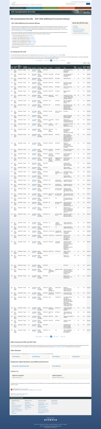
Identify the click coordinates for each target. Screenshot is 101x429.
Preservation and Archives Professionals (29, 406)
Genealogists (27, 402)
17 (57, 60)
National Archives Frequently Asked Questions (43, 404)
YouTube (52, 420)
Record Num (15, 67)
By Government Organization (17, 405)
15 (54, 60)
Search (88, 3)
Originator (80, 67)
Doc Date (34, 67)
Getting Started (41, 402)
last (64, 60)
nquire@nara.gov (18, 377)
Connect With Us (50, 418)
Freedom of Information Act (54, 424)
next (62, 60)
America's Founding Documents (83, 8)
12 (49, 60)
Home (12, 14)
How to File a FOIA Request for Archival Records (43, 412)
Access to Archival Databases (17, 409)
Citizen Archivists (74, 1)
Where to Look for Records (43, 409)
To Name (50, 67)
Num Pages (75, 67)
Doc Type (39, 67)
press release (29, 35)
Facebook (45, 420)
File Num (45, 67)
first (37, 60)
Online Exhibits (14, 413)
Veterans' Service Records (34, 8)
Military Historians (28, 403)
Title (65, 67)
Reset (89, 63)
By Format (13, 403)
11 (47, 60)
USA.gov (65, 424)
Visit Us (67, 8)
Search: (68, 62)
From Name (57, 67)
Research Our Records (18, 8)
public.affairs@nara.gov (59, 377)
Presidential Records (15, 408)
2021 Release (76, 356)
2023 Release (36, 356)
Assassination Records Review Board (80, 33)
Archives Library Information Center (16, 411)
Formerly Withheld (25, 67)
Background (75, 27)
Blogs (54, 420)
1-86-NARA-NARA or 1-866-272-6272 (51, 427)
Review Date (88, 67)
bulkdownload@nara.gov (58, 346)
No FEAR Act (61, 424)
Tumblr (50, 420)
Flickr (56, 420)
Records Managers (28, 407)
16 (56, 60)
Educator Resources (50, 8)
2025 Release (16, 356)
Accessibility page (38, 389)
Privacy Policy (46, 424)
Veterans (26, 409)
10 (46, 60)
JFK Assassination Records (27, 14)
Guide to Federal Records (42, 406)
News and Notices (55, 402)
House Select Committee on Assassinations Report (79, 31)
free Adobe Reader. (23, 388)
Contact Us (88, 1)
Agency (29, 67)
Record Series (84, 67)
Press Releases (56, 366)
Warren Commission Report (79, 29)
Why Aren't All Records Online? (43, 410)
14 (52, 60)
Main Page (75, 26)
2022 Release (56, 356)
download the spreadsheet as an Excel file (52, 55)
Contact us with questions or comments (17, 395)
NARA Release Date (19, 66)
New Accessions (54, 403)
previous (40, 60)
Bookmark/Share (81, 1)
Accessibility (41, 424)
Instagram (48, 420)
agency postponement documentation (36, 353)
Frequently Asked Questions (20, 366)
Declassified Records (42, 407)
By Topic (13, 402)
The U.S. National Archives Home (26, 3)
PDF (33, 71)
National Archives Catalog (16, 406)
